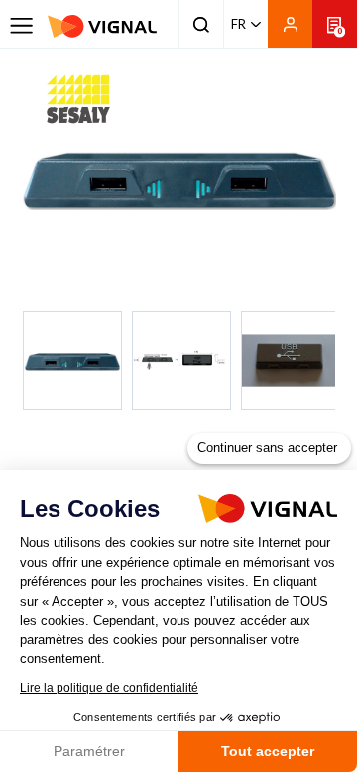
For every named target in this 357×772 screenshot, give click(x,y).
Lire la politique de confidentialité (109, 688)
